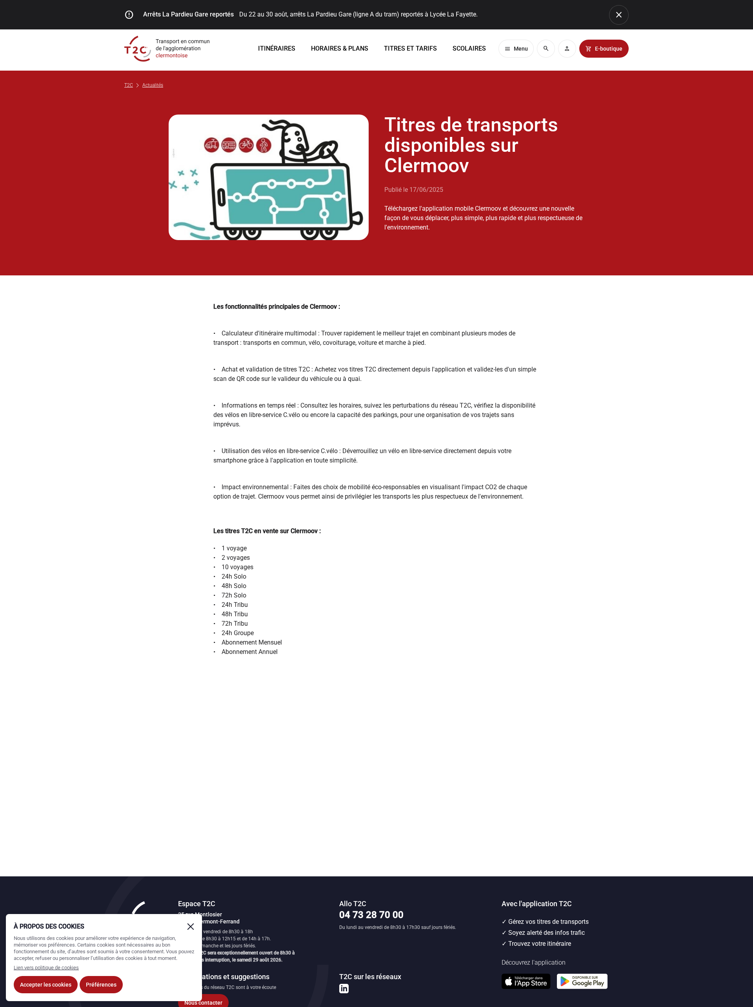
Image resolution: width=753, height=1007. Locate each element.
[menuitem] (469, 48)
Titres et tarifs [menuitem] (410, 48)
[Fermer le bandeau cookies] (190, 926)
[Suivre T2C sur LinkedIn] (344, 988)
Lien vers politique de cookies (46, 968)
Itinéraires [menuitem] (276, 48)
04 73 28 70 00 (371, 915)
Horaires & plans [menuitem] (339, 48)
